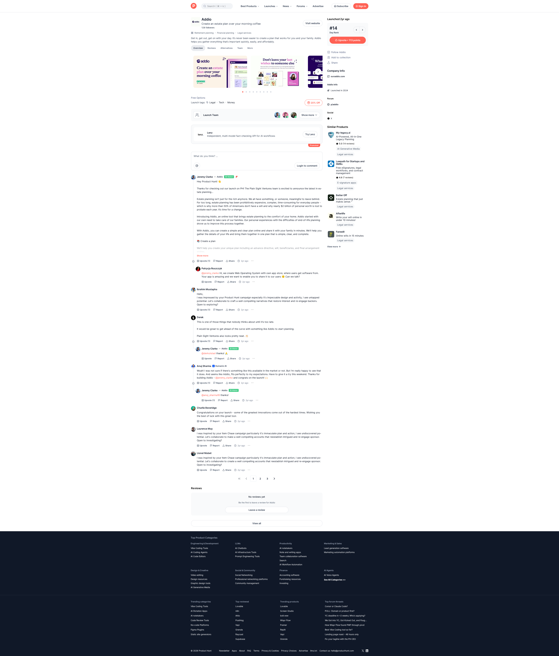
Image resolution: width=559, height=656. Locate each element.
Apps (234, 650)
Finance (283, 570)
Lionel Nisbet (204, 453)
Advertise (318, 6)
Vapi (237, 625)
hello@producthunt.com (342, 650)
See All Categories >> (335, 579)
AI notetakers (286, 548)
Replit (283, 629)
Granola (239, 629)
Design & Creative (199, 570)
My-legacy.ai (343, 132)
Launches (269, 6)
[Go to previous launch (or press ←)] (356, 30)
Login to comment (307, 165)
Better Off (341, 195)
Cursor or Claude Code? (336, 606)
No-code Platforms (200, 625)
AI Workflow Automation (291, 564)
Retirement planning (204, 33)
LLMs (238, 543)
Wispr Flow (285, 620)
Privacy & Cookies (270, 650)
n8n (237, 611)
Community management (247, 583)
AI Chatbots (240, 548)
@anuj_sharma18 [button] (211, 395)
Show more (307, 115)
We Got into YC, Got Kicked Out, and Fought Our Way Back (346, 620)
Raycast (239, 634)
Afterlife (340, 213)
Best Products (249, 6)
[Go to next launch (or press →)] (363, 30)
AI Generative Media (348, 148)
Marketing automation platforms (339, 552)
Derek (200, 317)
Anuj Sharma (204, 366)
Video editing (197, 575)
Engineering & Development (204, 543)
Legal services (244, 33)
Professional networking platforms (251, 579)
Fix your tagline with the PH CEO (340, 639)
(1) (205, 261)
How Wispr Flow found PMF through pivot (344, 625)
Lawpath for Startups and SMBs (350, 162)
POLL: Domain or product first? (339, 611)
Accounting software (289, 575)
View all (256, 523)
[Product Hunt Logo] (194, 6)
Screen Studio (287, 611)
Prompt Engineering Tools (247, 556)
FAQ (249, 650)
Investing (284, 583)
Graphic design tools (200, 583)
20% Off (315, 102)
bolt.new (284, 615)
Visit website (312, 23)
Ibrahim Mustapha (207, 289)
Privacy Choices (289, 650)
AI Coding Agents (199, 552)
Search (283, 560)
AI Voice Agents (331, 575)
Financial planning (225, 33)
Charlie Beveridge (207, 407)
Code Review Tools (200, 620)
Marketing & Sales (333, 543)
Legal (212, 102)
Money (231, 102)
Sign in (362, 6)
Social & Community (245, 570)
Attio (237, 615)
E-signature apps (346, 182)
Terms (256, 650)
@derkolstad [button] (209, 353)
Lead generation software (336, 548)
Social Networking (244, 575)
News (286, 6)
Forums (301, 6)
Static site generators (201, 634)
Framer (283, 625)
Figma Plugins (197, 629)
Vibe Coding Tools (199, 548)
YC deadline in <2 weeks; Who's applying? (345, 615)
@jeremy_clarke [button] (210, 273)
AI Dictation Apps (199, 611)
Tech (221, 102)
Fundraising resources (290, 579)
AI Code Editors (198, 556)
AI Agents (329, 570)
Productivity (286, 543)
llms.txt (313, 650)
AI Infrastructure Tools (245, 552)
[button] (250, 47)
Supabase (240, 639)
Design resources (199, 579)
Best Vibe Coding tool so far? (338, 629)
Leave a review (257, 509)
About (242, 650)
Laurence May (205, 428)
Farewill (340, 231)
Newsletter (224, 650)
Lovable (239, 606)
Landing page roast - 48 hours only (342, 634)
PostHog (239, 620)
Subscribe (342, 6)
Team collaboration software (293, 556)
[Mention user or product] (197, 165)
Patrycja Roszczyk (212, 268)
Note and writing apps (290, 552)
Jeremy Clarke (205, 176)
